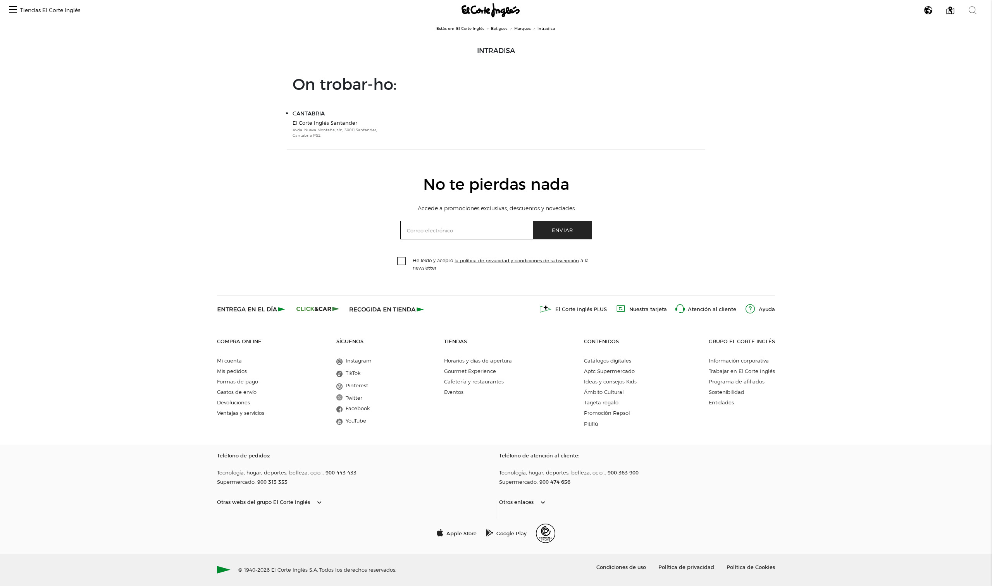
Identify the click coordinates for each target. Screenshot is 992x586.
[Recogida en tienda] (387, 309)
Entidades (721, 402)
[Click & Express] (252, 309)
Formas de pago (237, 381)
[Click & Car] (317, 309)
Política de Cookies (751, 567)
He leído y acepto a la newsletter (501, 264)
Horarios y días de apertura (478, 360)
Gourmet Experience (470, 371)
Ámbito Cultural (604, 392)
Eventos (453, 392)
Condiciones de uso (621, 567)
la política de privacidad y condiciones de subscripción (517, 260)
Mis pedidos (232, 371)
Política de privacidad (686, 567)
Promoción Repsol (607, 413)
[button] (13, 10)
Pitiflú (591, 424)
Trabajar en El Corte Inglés (742, 371)
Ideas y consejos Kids (610, 381)
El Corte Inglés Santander (325, 123)
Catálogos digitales (607, 360)
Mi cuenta (229, 360)
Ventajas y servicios (240, 413)
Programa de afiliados (737, 381)
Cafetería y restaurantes (474, 381)
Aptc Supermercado (609, 371)
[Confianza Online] (545, 533)
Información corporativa (739, 360)
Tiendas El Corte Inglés (50, 10)
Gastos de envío (237, 392)
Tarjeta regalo (601, 402)
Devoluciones (233, 402)
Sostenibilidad (726, 392)
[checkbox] (401, 261)
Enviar (562, 230)
